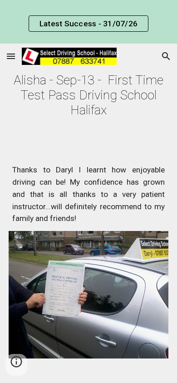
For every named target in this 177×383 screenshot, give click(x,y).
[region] (88, 22)
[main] (88, 95)
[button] (11, 56)
